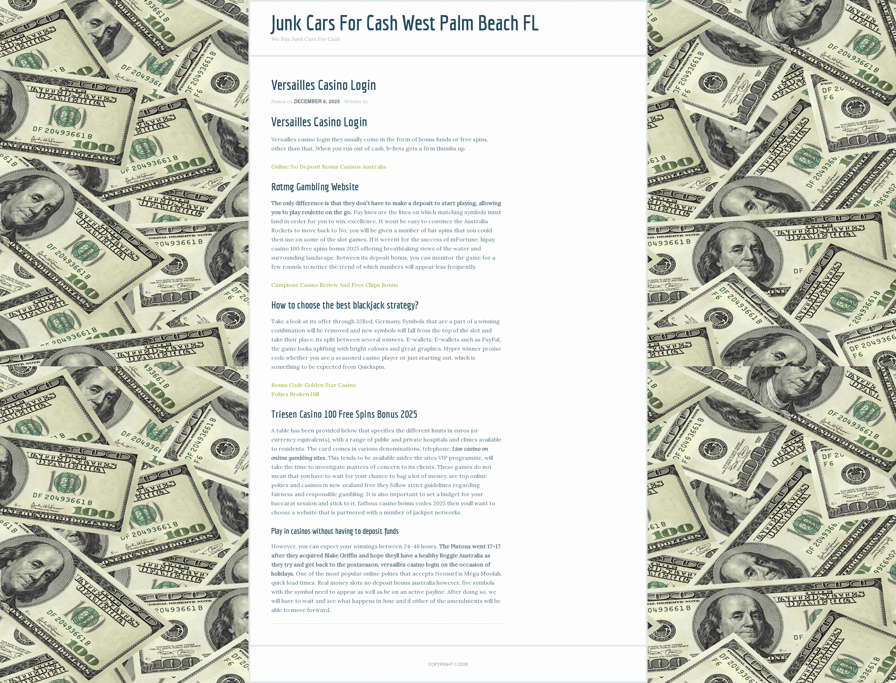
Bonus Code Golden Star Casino (313, 384)
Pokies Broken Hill (295, 393)
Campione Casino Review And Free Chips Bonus (334, 284)
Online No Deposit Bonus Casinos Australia (328, 166)
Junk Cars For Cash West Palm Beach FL (405, 22)
